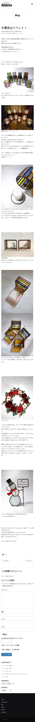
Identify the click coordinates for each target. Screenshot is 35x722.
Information (12, 33)
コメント (4, 589)
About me (3, 712)
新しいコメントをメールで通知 (11, 645)
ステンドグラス (19, 33)
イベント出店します (6, 671)
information (8, 43)
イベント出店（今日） (6, 668)
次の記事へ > (29, 561)
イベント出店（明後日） (7, 665)
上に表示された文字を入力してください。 (12, 638)
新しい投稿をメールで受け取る (11, 649)
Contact (3, 709)
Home (2, 699)
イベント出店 (4, 676)
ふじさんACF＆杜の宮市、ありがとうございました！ (14, 674)
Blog (8, 33)
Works (2, 707)
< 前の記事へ (6, 561)
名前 (2, 611)
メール (3, 619)
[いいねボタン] (3, 554)
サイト (3, 626)
